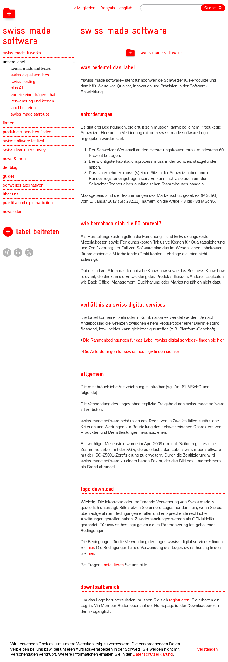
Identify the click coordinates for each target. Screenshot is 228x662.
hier (91, 547)
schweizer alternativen (23, 185)
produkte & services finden (27, 132)
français (108, 8)
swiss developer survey (24, 149)
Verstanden (207, 649)
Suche (210, 8)
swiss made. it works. (22, 53)
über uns (11, 194)
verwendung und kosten (32, 101)
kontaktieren (112, 565)
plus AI (17, 88)
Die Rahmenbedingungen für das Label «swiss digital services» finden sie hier (153, 340)
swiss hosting (23, 81)
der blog (10, 167)
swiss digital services (30, 75)
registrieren (179, 600)
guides (9, 176)
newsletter (12, 211)
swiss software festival (23, 141)
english (125, 8)
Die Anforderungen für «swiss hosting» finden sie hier (131, 351)
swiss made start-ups (30, 114)
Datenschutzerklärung (153, 654)
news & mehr (15, 158)
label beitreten (23, 108)
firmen (8, 123)
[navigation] (54, 23)
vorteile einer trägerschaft (33, 94)
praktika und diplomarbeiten (28, 202)
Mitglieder (86, 8)
